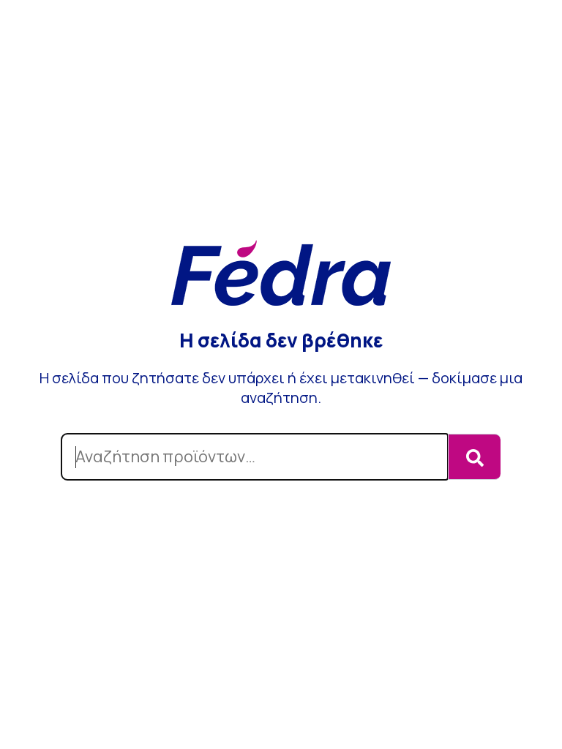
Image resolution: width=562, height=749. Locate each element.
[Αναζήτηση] (474, 457)
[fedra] (281, 274)
